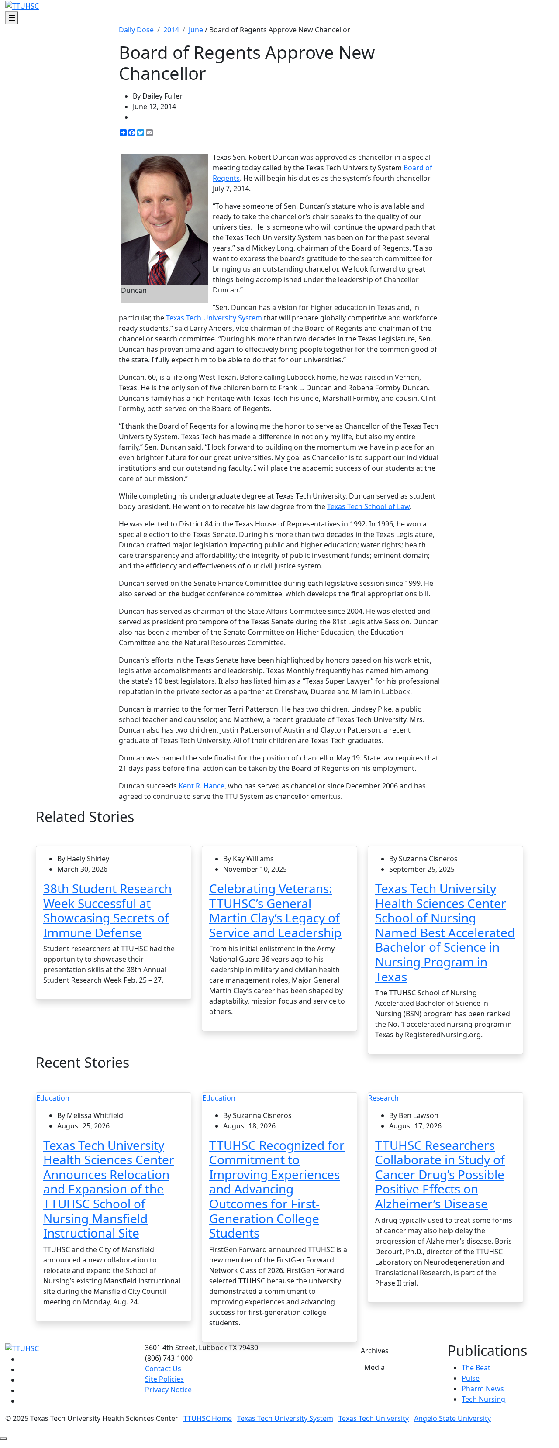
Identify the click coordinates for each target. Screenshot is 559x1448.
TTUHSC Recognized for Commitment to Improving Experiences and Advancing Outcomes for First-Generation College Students (277, 1189)
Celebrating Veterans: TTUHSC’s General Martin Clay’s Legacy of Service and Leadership (275, 910)
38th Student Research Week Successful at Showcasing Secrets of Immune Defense (107, 910)
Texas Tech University (373, 1418)
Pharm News (483, 1388)
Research (383, 1098)
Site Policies (164, 1379)
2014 (171, 29)
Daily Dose (136, 29)
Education (52, 1098)
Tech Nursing (483, 1399)
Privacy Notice (168, 1389)
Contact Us (163, 1368)
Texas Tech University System (214, 318)
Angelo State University (452, 1418)
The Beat (476, 1367)
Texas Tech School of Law (368, 506)
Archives (375, 1350)
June (196, 29)
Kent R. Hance (201, 786)
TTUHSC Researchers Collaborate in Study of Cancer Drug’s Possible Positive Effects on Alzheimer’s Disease (440, 1174)
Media (374, 1367)
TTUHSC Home (207, 1418)
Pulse (471, 1378)
